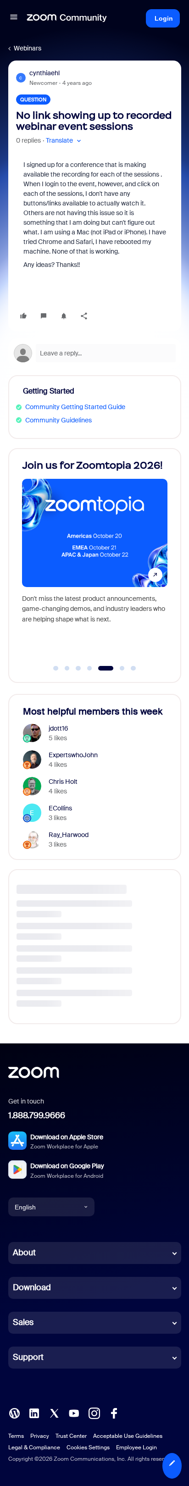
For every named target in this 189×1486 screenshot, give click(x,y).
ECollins (60, 808)
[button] (13, 18)
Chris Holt (63, 781)
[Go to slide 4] (89, 668)
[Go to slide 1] (56, 668)
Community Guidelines (58, 420)
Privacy (39, 1436)
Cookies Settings (88, 1447)
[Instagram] (94, 1412)
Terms (16, 1436)
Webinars (27, 48)
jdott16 (58, 728)
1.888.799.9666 (36, 1115)
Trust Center (71, 1436)
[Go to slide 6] (117, 668)
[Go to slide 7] (133, 668)
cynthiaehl (44, 73)
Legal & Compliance (34, 1447)
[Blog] (14, 1412)
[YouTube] (74, 1412)
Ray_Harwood (69, 835)
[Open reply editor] (94, 353)
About (24, 1252)
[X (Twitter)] (54, 1412)
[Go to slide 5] (101, 668)
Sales (23, 1322)
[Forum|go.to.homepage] (67, 18)
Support (28, 1357)
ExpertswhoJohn (73, 755)
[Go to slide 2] (67, 668)
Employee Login (136, 1447)
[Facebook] (114, 1412)
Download (32, 1287)
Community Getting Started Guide (75, 407)
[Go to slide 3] (78, 668)
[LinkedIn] (34, 1412)
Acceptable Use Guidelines (127, 1436)
